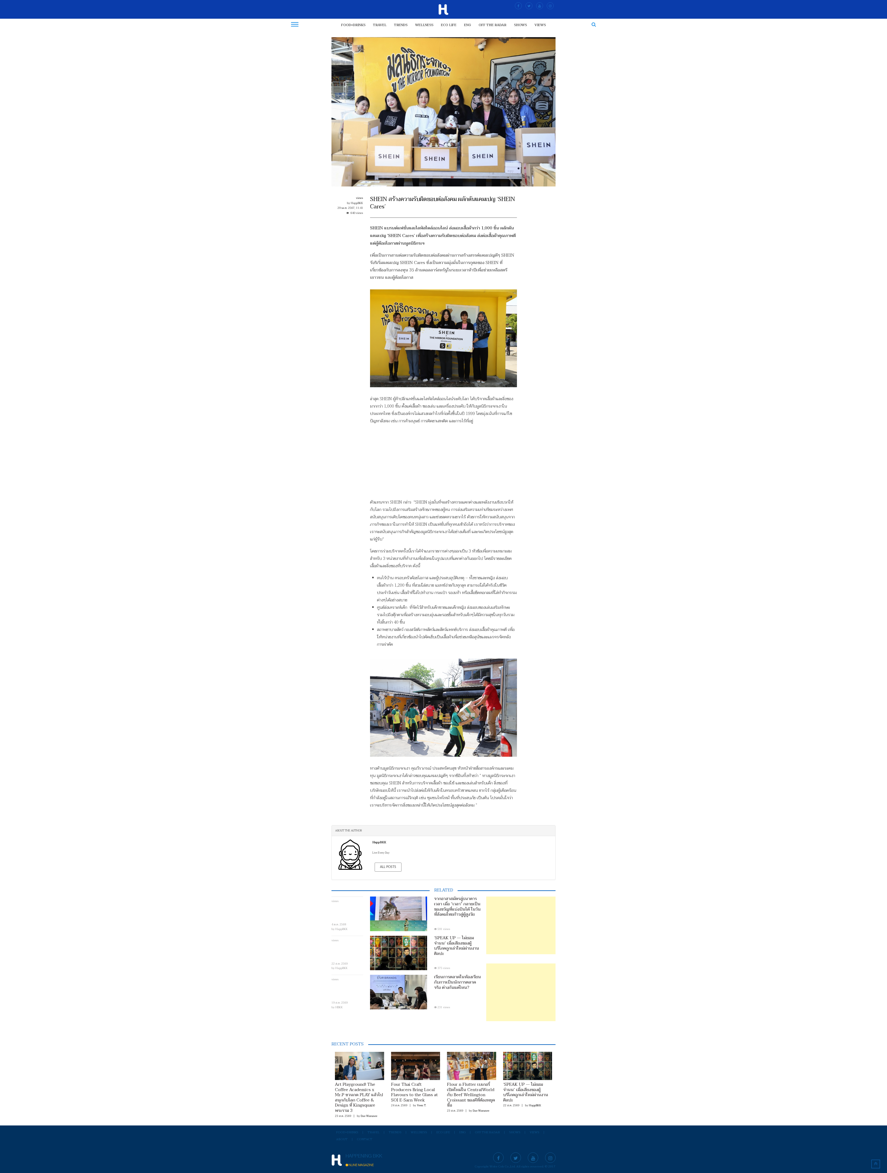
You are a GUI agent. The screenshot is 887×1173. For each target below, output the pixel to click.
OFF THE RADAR (492, 25)
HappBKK (535, 1105)
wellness (424, 25)
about (342, 1139)
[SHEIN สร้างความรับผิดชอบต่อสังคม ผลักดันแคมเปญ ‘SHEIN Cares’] (443, 111)
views (540, 25)
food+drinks (353, 25)
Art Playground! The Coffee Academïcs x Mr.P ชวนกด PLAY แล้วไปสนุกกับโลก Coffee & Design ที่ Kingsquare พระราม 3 (359, 1097)
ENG (467, 25)
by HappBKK (339, 929)
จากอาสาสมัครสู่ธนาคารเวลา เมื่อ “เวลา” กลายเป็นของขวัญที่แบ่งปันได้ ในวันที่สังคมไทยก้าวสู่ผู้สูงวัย (457, 906)
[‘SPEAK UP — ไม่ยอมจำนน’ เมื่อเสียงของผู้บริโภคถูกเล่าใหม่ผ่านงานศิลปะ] (527, 1066)
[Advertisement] (443, 461)
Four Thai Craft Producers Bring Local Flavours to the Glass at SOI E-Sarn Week (414, 1092)
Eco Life (448, 25)
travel (379, 25)
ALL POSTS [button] (388, 867)
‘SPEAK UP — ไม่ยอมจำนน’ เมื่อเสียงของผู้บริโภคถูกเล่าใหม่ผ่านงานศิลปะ (456, 945)
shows (520, 25)
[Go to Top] (875, 1164)
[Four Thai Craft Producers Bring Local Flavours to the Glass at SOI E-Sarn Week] (415, 1066)
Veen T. (421, 1105)
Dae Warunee (369, 1116)
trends (400, 25)
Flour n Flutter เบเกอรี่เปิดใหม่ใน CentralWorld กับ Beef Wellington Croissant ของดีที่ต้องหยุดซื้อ (471, 1095)
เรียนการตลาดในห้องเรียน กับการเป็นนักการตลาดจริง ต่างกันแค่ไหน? (457, 982)
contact (364, 1139)
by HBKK (337, 1007)
